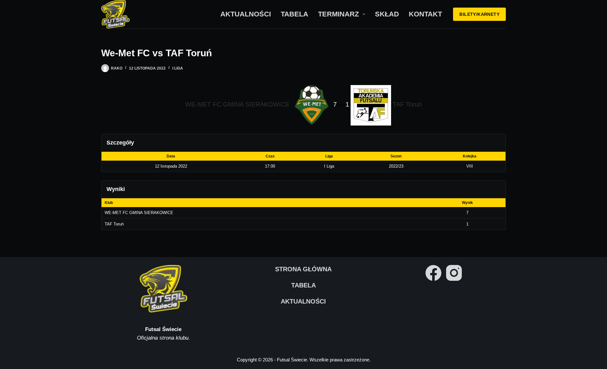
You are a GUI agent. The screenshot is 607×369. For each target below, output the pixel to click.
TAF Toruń (114, 224)
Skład (387, 14)
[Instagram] (454, 273)
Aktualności (245, 14)
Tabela (294, 14)
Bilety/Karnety (479, 14)
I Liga (177, 68)
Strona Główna (303, 269)
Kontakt (425, 14)
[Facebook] (433, 273)
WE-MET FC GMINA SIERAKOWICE (139, 212)
